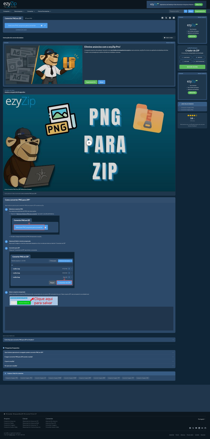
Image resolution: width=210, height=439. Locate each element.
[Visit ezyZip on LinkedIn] (199, 428)
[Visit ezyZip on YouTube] (196, 428)
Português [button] (200, 419)
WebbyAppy (12, 434)
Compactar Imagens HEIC (142, 378)
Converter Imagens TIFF (128, 378)
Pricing (177, 434)
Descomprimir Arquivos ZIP (30, 421)
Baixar (191, 11)
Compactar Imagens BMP (85, 378)
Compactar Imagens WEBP (54, 378)
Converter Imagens (51, 425)
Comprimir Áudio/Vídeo (10, 427)
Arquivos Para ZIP (51, 423)
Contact (197, 434)
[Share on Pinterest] (170, 17)
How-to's (203, 434)
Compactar (6, 11)
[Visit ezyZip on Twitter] (193, 428)
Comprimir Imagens (9, 425)
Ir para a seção (169, 37)
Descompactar (18, 11)
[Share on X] (166, 17)
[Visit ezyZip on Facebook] (190, 428)
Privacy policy (190, 434)
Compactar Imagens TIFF (114, 378)
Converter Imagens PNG (187, 109)
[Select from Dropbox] (41, 25)
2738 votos (192, 120)
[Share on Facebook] (162, 17)
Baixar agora (192, 67)
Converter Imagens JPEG (26, 378)
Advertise (171, 434)
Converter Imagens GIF (40, 378)
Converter (30, 11)
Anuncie (6, 42)
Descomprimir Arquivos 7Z (30, 425)
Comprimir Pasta (9, 423)
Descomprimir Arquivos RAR (31, 423)
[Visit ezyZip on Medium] (202, 428)
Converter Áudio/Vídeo (52, 427)
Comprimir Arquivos (9, 421)
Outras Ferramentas (43, 11)
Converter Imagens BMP (99, 378)
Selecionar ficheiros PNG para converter (26, 213)
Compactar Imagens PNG (187, 107)
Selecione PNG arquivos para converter (22, 25)
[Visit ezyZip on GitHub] (205, 428)
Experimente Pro (200, 11)
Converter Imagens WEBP (70, 378)
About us (183, 434)
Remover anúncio (169, 42)
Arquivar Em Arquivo (51, 421)
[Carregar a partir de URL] (44, 25)
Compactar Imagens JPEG (12, 378)
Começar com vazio (21, 29)
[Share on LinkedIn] (173, 17)
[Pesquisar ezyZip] (185, 11)
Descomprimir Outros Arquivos (31, 427)
